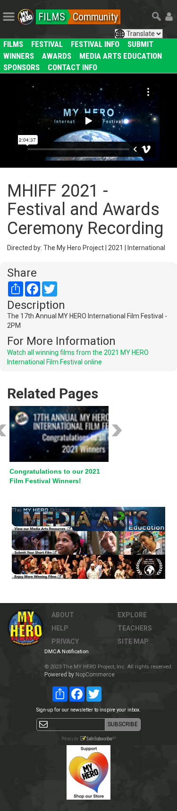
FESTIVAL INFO (95, 44)
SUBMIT (140, 44)
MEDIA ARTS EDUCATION (120, 56)
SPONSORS (21, 67)
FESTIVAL (47, 44)
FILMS (13, 44)
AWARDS (56, 56)
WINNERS (18, 56)
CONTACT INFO (72, 67)
